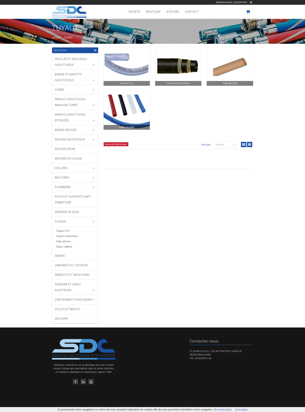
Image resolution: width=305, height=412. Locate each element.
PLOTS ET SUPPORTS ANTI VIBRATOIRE (73, 199)
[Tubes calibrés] (127, 110)
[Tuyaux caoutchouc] (178, 66)
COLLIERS (61, 168)
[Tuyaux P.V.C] (127, 66)
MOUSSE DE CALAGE (68, 158)
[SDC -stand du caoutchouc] (68, 9)
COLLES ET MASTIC (67, 309)
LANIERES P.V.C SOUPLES (71, 265)
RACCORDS (62, 177)
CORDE (59, 90)
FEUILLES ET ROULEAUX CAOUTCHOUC (71, 62)
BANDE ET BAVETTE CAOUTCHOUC (68, 77)
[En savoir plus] (222, 409)
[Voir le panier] (248, 12)
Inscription (240, 2)
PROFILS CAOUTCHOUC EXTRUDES (70, 117)
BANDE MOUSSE (66, 130)
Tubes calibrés (64, 246)
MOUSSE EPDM (65, 149)
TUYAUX (60, 221)
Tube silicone (63, 241)
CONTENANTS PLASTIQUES (73, 300)
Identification (224, 2)
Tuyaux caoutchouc (67, 236)
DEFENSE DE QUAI (67, 212)
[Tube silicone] (230, 66)
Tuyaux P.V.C (63, 230)
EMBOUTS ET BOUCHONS (72, 275)
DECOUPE (61, 319)
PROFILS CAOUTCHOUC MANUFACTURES (70, 102)
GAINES (60, 256)
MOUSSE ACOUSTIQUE (70, 139)
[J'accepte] (241, 409)
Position (220, 144)
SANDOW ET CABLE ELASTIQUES (68, 287)
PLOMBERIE (63, 187)
